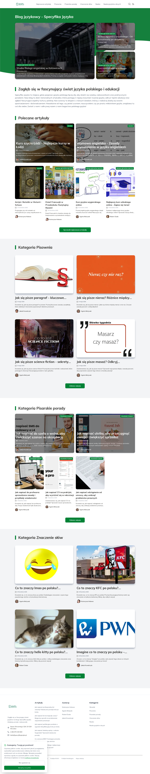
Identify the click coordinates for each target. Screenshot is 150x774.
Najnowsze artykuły (43, 4)
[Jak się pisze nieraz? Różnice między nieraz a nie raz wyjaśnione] (106, 274)
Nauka (97, 4)
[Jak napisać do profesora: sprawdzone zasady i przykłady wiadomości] (29, 472)
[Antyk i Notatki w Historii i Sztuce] (29, 182)
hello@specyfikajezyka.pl (18, 735)
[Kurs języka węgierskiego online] (90, 182)
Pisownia (57, 4)
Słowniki (92, 707)
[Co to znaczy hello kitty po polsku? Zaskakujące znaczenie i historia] (44, 629)
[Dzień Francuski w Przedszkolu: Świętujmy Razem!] (59, 182)
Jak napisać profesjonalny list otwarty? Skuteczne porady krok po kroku (47, 709)
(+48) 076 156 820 (16, 732)
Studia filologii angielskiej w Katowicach (39, 68)
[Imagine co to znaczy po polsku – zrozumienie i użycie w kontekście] (106, 629)
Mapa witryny (80, 758)
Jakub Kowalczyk (25, 159)
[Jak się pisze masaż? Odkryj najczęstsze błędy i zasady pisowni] (106, 338)
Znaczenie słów (86, 4)
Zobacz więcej (75, 386)
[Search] (129, 4)
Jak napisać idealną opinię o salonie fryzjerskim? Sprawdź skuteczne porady (47, 732)
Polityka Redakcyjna (67, 758)
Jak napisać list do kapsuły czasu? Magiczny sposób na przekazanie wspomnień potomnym (46, 718)
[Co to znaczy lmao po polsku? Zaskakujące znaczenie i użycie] (44, 565)
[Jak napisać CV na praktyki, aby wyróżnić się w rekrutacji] (59, 472)
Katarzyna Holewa (87, 601)
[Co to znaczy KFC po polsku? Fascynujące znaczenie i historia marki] (106, 565)
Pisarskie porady (71, 4)
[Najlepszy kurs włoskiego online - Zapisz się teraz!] (120, 182)
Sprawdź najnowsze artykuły (75, 230)
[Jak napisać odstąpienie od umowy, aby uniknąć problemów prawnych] (90, 472)
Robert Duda (23, 665)
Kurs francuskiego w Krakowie (112, 68)
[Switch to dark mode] (133, 4)
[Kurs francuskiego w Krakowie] (115, 65)
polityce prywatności (32, 758)
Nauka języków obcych (112, 4)
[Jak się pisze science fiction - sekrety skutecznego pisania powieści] (44, 338)
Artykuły (39, 703)
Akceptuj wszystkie (24, 768)
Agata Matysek (86, 311)
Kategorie (93, 703)
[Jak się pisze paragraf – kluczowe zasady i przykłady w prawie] (44, 274)
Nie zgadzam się (24, 763)
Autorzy (65, 703)
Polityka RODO (54, 758)
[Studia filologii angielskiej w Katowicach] (54, 51)
